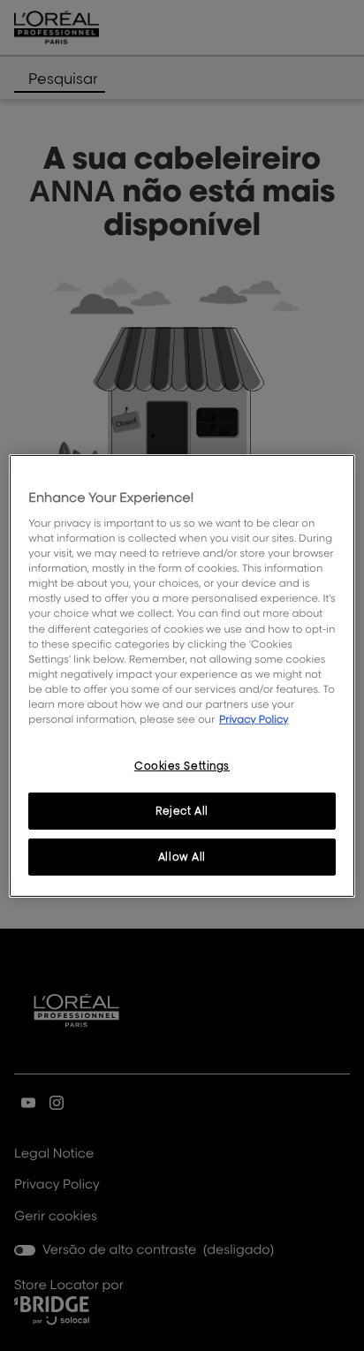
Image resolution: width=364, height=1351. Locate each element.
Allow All (182, 856)
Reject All (182, 810)
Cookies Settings (182, 765)
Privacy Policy (254, 718)
